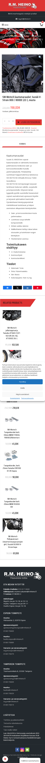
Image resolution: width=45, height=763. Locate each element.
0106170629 (8, 693)
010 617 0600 (24, 589)
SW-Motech (18, 33)
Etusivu (8, 33)
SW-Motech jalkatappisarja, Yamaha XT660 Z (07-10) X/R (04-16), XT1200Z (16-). (12, 333)
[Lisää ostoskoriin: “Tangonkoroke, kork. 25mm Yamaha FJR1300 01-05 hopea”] (11, 457)
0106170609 (8, 682)
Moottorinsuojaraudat (13, 36)
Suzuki (26, 36)
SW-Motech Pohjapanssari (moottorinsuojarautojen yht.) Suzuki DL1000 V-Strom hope (13, 542)
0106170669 (8, 631)
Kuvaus (22, 143)
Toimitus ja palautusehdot (13, 720)
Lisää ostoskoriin (30, 122)
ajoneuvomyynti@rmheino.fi (14, 678)
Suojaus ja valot (31, 33)
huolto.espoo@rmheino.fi (13, 639)
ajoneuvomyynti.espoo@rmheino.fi (17, 628)
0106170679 (8, 654)
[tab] (22, 144)
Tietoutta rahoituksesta (12, 723)
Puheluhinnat (8, 726)
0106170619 (8, 705)
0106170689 (8, 642)
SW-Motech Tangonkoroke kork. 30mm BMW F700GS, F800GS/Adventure (12, 433)
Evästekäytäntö (15, 398)
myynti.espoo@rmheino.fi (13, 650)
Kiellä (22, 388)
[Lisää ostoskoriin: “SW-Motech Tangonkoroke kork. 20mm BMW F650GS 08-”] (11, 490)
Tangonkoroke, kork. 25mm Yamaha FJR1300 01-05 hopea (12, 468)
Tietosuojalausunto (27, 398)
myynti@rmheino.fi (10, 701)
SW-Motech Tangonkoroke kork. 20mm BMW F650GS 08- (12, 502)
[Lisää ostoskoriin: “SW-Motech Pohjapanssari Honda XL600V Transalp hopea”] (11, 358)
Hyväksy (22, 382)
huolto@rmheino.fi (10, 690)
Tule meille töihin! (10, 730)
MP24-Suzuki (28, 132)
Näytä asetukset (22, 394)
